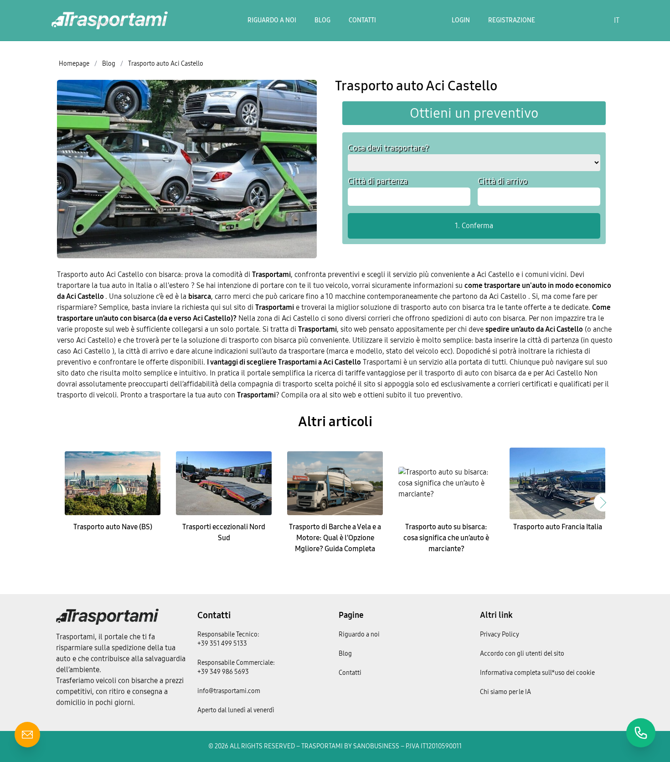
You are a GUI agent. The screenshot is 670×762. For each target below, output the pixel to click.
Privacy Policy (499, 634)
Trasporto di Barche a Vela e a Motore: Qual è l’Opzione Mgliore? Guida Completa (335, 537)
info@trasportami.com (228, 691)
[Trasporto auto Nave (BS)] (112, 483)
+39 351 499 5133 (222, 643)
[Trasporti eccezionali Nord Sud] (224, 483)
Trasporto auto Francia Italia (557, 526)
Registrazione (511, 20)
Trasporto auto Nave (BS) (112, 526)
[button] (603, 502)
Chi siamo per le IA (505, 692)
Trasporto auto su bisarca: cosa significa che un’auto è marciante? (446, 537)
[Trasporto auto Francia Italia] (557, 483)
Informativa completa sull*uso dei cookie (537, 673)
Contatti (362, 20)
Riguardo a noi (271, 20)
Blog (322, 20)
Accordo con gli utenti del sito (522, 654)
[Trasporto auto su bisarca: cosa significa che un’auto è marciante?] (446, 483)
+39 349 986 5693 (223, 672)
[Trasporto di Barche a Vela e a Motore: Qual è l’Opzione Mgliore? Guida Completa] (335, 483)
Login (461, 20)
